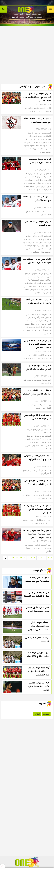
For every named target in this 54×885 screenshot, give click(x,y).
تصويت (46, 714)
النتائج (37, 714)
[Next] (5, 558)
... (9, 558)
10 (21, 558)
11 (17, 558)
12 (13, 558)
